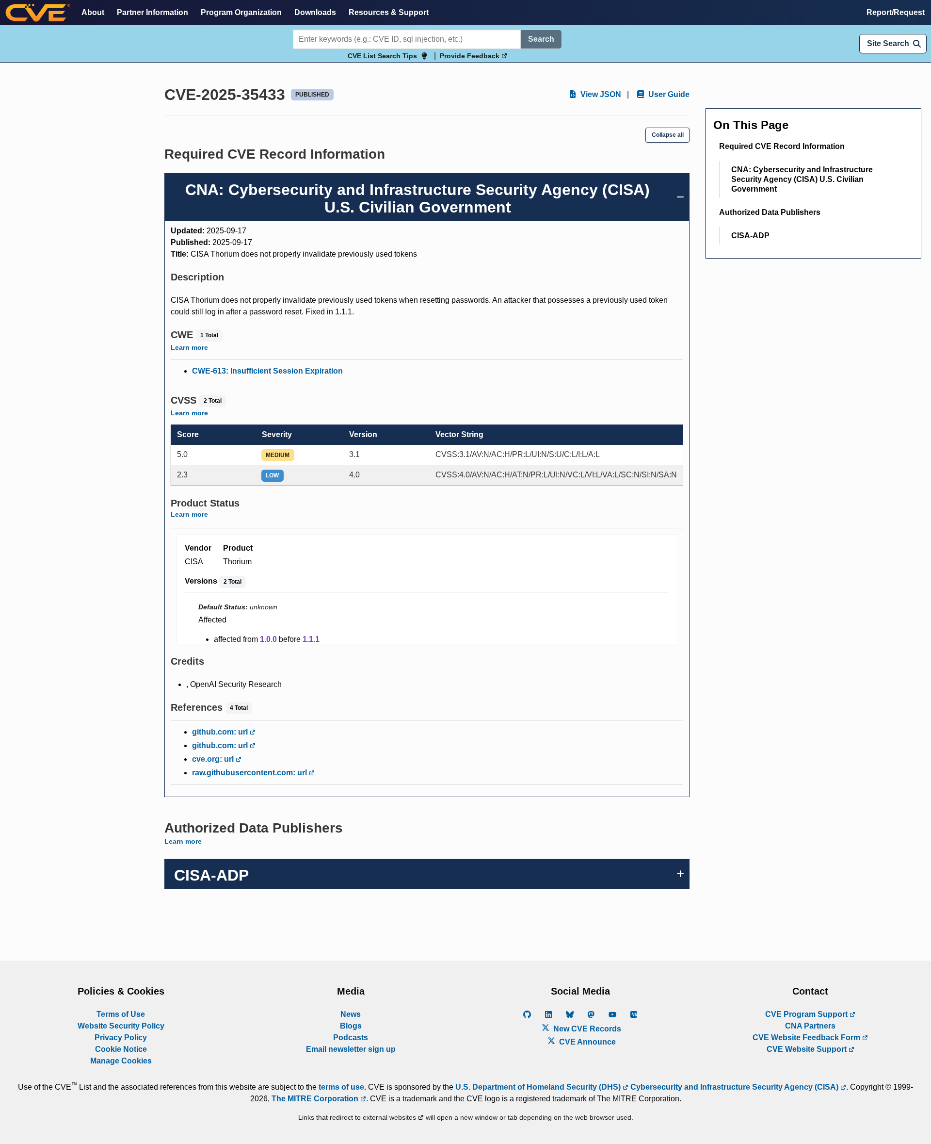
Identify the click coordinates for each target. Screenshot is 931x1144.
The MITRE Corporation (316, 1099)
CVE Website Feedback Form (807, 1037)
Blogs (351, 1026)
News (350, 1014)
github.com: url (221, 732)
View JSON (599, 94)
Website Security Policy (121, 1026)
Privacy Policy (121, 1037)
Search (541, 39)
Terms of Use (120, 1014)
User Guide (668, 94)
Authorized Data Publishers (769, 212)
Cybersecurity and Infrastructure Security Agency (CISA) (734, 1087)
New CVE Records (586, 1029)
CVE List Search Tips (382, 56)
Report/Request (896, 12)
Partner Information (152, 12)
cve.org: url (214, 759)
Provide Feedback (470, 56)
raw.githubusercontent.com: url (250, 772)
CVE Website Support (808, 1049)
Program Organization (241, 12)
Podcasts (350, 1037)
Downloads (315, 12)
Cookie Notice (121, 1049)
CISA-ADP (750, 235)
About (92, 12)
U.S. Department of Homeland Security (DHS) (539, 1087)
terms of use (341, 1087)
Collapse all (668, 134)
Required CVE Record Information (782, 146)
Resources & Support (389, 12)
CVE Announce (586, 1042)
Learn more (189, 347)
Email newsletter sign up (351, 1049)
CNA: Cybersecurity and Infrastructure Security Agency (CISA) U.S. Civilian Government (802, 179)
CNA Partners (810, 1026)
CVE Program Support (807, 1014)
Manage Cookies (121, 1061)
